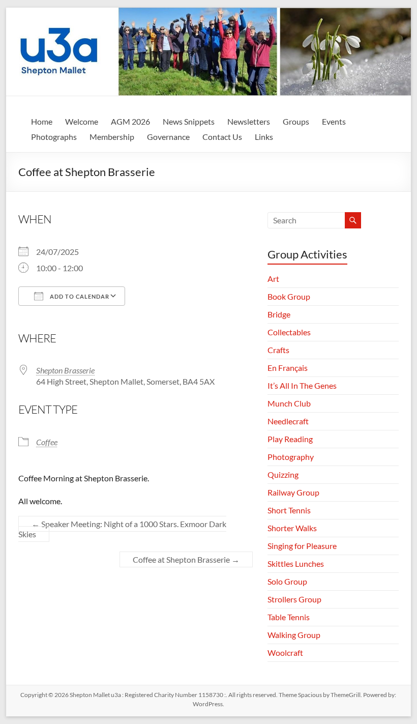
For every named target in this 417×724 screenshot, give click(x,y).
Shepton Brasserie (65, 370)
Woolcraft (285, 652)
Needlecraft (288, 421)
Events (334, 121)
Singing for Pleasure (302, 546)
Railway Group (293, 492)
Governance (168, 136)
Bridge (278, 314)
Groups (296, 121)
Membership (112, 136)
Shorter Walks (292, 528)
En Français (287, 367)
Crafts (278, 350)
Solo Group (287, 581)
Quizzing (283, 474)
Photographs (54, 136)
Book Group (288, 296)
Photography (290, 456)
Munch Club (289, 403)
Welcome (81, 121)
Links (264, 136)
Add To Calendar (78, 296)
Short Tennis (289, 510)
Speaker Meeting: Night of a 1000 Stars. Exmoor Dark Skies (122, 529)
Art (273, 278)
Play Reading (290, 439)
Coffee (46, 442)
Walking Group (293, 635)
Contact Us (222, 136)
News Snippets (189, 121)
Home (41, 121)
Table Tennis (288, 617)
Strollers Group (294, 599)
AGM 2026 (130, 121)
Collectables (289, 332)
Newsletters (248, 121)
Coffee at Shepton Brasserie (186, 559)
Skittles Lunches (295, 563)
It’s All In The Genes (302, 385)
